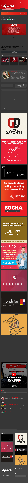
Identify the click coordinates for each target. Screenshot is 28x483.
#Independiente (13, 68)
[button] (5, 19)
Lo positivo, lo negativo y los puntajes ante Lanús (11, 404)
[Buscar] (26, 6)
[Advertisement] (14, 340)
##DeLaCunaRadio (7, 68)
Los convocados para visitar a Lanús (9, 407)
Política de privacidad (6, 474)
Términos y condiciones (6, 475)
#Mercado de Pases (18, 68)
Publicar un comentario (18, 20)
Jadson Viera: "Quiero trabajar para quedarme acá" (11, 397)
